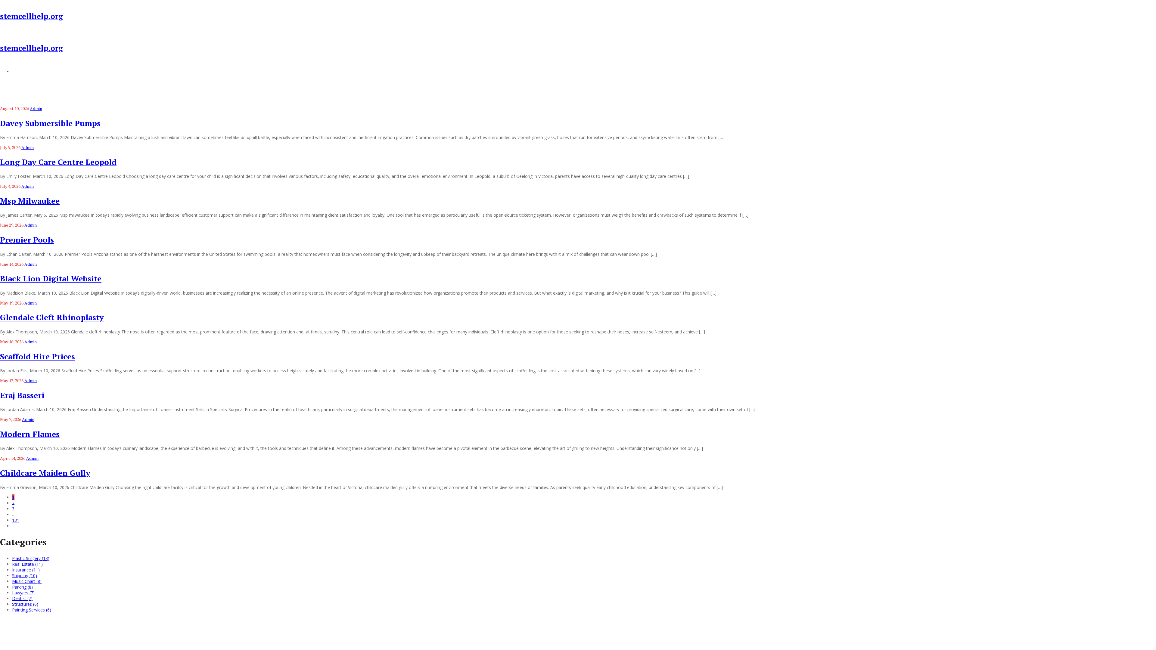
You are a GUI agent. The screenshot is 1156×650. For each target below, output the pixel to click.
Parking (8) (22, 587)
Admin (36, 108)
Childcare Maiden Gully (45, 473)
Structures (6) (25, 604)
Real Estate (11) (27, 564)
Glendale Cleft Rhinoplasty (52, 317)
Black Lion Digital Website (50, 278)
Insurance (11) (26, 570)
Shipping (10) (24, 575)
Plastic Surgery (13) (30, 558)
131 (15, 520)
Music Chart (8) (27, 581)
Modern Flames (30, 434)
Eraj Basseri (22, 395)
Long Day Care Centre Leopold (58, 162)
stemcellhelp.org (31, 16)
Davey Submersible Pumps (50, 123)
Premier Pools (27, 239)
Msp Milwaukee (30, 201)
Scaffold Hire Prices (37, 356)
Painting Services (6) (31, 610)
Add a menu (24, 71)
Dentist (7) (22, 598)
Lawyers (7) (23, 593)
